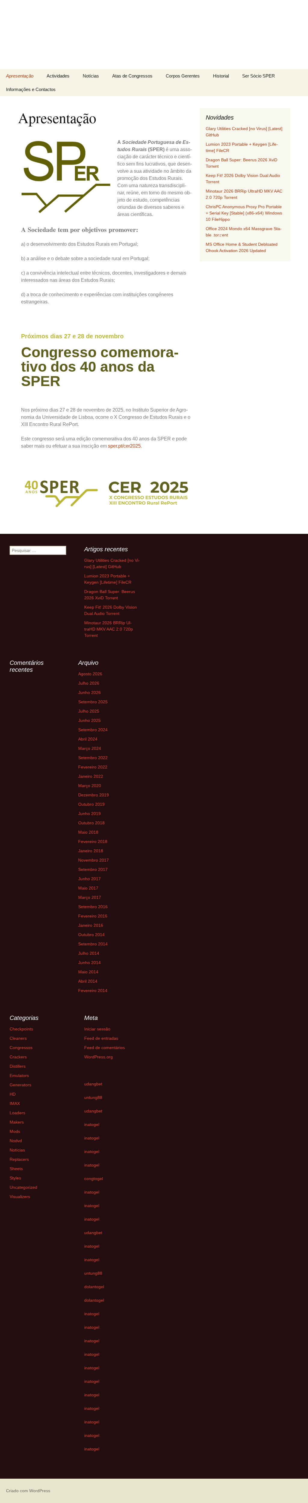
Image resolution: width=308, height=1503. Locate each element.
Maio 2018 (88, 832)
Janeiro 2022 (90, 776)
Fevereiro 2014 (92, 990)
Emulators (19, 1075)
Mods (15, 1131)
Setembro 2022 (93, 757)
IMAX (15, 1103)
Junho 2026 (89, 692)
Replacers (19, 1159)
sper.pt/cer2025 (124, 446)
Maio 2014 (88, 971)
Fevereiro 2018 (92, 841)
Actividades (58, 75)
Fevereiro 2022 (92, 767)
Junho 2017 (89, 878)
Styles (15, 1178)
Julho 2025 (88, 711)
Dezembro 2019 (93, 795)
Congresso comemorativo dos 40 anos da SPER (100, 366)
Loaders (17, 1112)
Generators (20, 1084)
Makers (17, 1122)
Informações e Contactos (31, 89)
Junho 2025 (89, 720)
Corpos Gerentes (183, 75)
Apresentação (19, 75)
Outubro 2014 (91, 934)
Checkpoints (21, 1029)
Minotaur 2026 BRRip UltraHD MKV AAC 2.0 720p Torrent (108, 629)
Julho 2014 (88, 953)
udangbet (93, 1084)
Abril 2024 (87, 739)
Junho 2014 (89, 962)
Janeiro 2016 (90, 925)
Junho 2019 (89, 813)
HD (13, 1094)
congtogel (93, 1178)
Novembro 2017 (93, 860)
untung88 (93, 1097)
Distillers (18, 1066)
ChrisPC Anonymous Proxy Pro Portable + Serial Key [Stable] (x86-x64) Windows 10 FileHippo (244, 213)
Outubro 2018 (91, 822)
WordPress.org (98, 1056)
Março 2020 (89, 785)
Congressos (21, 1047)
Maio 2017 (88, 888)
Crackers (18, 1056)
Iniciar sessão (97, 1029)
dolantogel (94, 1286)
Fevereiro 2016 (92, 916)
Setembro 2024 (93, 729)
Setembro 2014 (93, 944)
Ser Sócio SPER (258, 75)
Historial (221, 75)
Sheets (16, 1168)
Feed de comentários (104, 1047)
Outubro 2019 (91, 804)
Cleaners (18, 1038)
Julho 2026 (88, 683)
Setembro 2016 (93, 906)
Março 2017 (89, 897)
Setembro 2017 (93, 869)
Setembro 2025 (93, 701)
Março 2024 (89, 748)
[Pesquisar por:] (297, 75)
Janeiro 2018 (90, 850)
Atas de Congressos (132, 75)
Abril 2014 (87, 981)
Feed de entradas (101, 1038)
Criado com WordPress (28, 1490)
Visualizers (20, 1196)
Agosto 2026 (90, 673)
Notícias (91, 75)
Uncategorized (23, 1187)
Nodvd (16, 1140)
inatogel (91, 1124)
